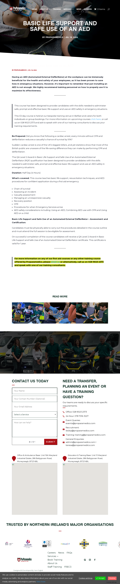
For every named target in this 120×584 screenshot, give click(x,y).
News (78, 9)
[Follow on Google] (85, 560)
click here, (96, 119)
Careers (88, 9)
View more (40, 582)
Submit (50, 442)
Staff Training (55, 567)
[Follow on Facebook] (95, 560)
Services (67, 9)
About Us (44, 9)
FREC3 (67, 567)
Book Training (55, 559)
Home (34, 9)
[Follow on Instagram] (90, 560)
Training (57, 9)
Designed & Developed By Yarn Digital (28, 570)
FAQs (69, 552)
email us (55, 262)
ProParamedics (54, 37)
